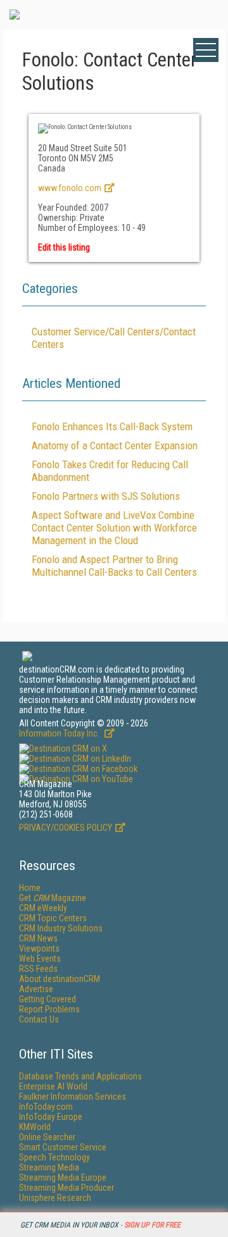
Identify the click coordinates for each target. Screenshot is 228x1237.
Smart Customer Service (62, 1147)
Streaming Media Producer (66, 1188)
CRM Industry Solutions (61, 928)
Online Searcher (47, 1137)
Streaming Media (49, 1167)
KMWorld (35, 1127)
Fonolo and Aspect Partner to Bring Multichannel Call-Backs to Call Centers (114, 565)
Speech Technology (54, 1157)
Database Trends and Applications (80, 1076)
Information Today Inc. (60, 733)
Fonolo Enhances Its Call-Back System (112, 426)
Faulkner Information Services (72, 1096)
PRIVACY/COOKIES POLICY (65, 828)
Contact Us (39, 1019)
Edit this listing (64, 247)
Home (30, 888)
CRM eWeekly (43, 908)
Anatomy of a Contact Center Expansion (115, 445)
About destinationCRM (59, 979)
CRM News (38, 938)
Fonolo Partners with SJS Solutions (106, 496)
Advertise (36, 989)
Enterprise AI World (53, 1086)
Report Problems (49, 1009)
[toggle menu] (205, 50)
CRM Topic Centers (53, 918)
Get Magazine (52, 898)
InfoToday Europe (50, 1117)
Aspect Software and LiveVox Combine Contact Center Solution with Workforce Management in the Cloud (114, 528)
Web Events (40, 959)
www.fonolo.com (69, 188)
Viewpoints (39, 948)
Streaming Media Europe (62, 1177)
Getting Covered (47, 999)
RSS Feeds (38, 969)
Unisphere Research (55, 1198)
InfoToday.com (46, 1107)
